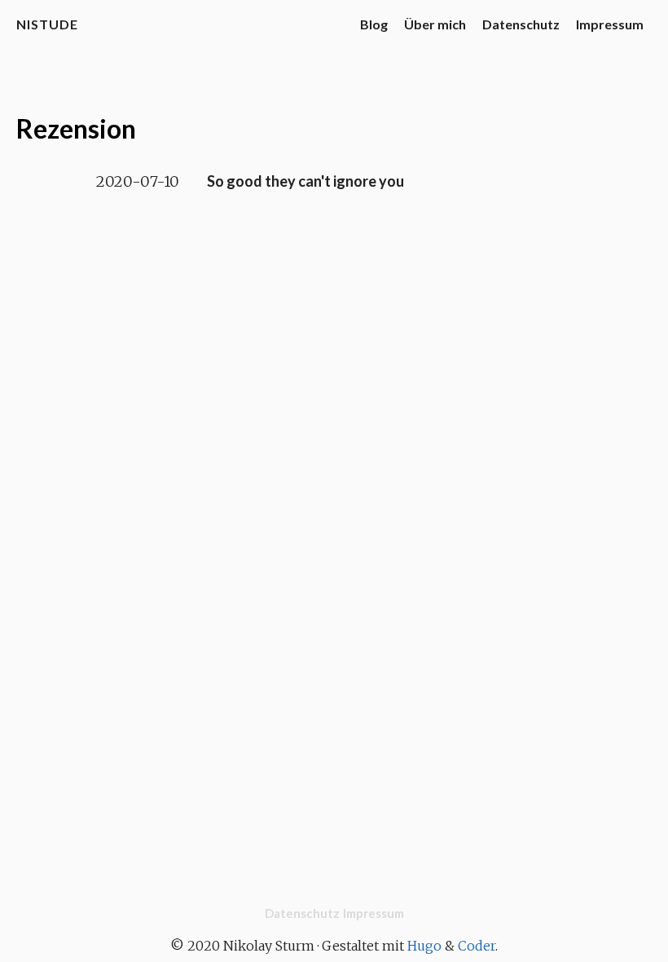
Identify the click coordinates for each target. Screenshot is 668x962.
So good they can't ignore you (305, 181)
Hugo (424, 946)
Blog (374, 24)
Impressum (610, 24)
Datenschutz (521, 24)
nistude (47, 24)
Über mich (435, 24)
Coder (476, 946)
